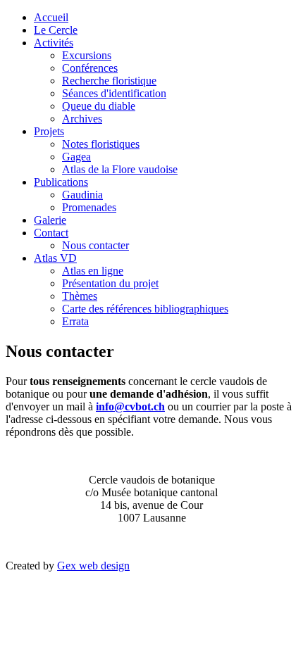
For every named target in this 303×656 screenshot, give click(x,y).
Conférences (90, 68)
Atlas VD (55, 258)
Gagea (76, 157)
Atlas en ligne (92, 271)
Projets (49, 131)
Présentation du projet (110, 283)
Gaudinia (82, 195)
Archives (82, 119)
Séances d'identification (114, 93)
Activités (53, 43)
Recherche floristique (109, 81)
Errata (75, 321)
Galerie (50, 220)
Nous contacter (95, 245)
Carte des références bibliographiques (145, 309)
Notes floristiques (101, 144)
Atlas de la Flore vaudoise (120, 169)
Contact (51, 233)
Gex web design (93, 566)
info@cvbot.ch (130, 406)
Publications (61, 182)
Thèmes (79, 296)
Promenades (89, 207)
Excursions (86, 55)
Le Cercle (56, 30)
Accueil (51, 17)
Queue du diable (98, 106)
